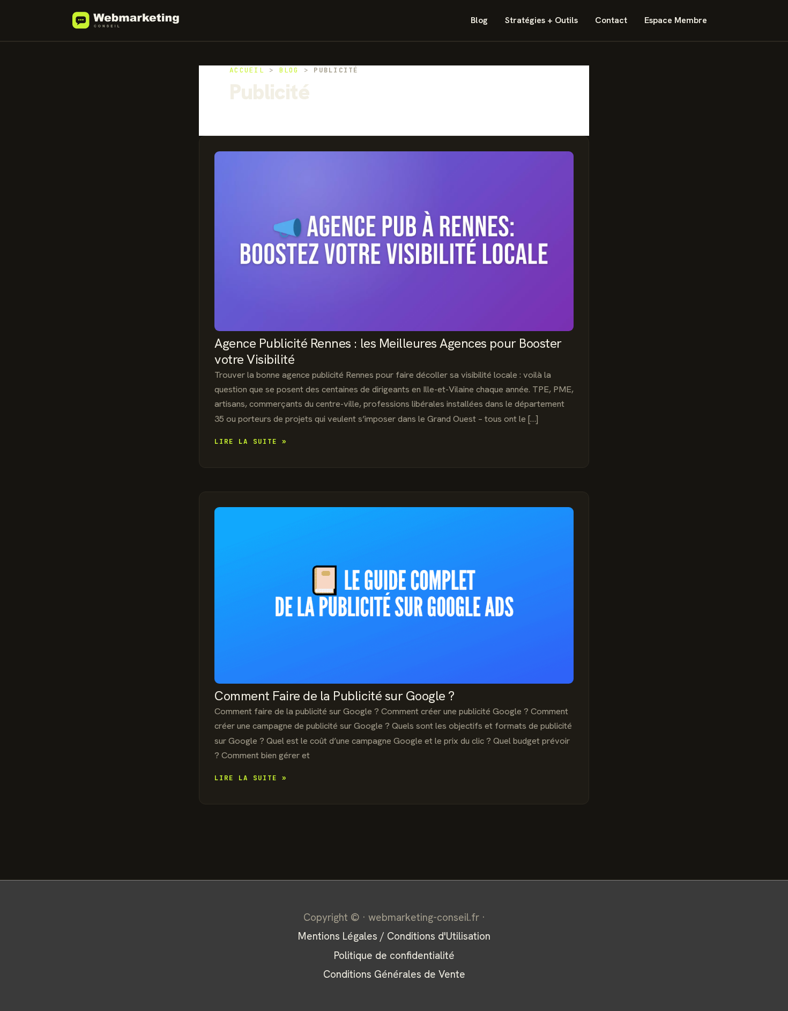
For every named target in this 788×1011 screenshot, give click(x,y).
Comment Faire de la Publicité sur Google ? (334, 695)
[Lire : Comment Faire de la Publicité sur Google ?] (394, 595)
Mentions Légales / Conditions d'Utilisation (394, 936)
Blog (479, 20)
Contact (611, 20)
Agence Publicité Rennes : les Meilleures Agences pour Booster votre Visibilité (388, 351)
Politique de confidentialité (394, 955)
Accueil (246, 70)
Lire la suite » (250, 442)
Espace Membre (675, 20)
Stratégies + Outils (541, 20)
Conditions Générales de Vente (394, 974)
